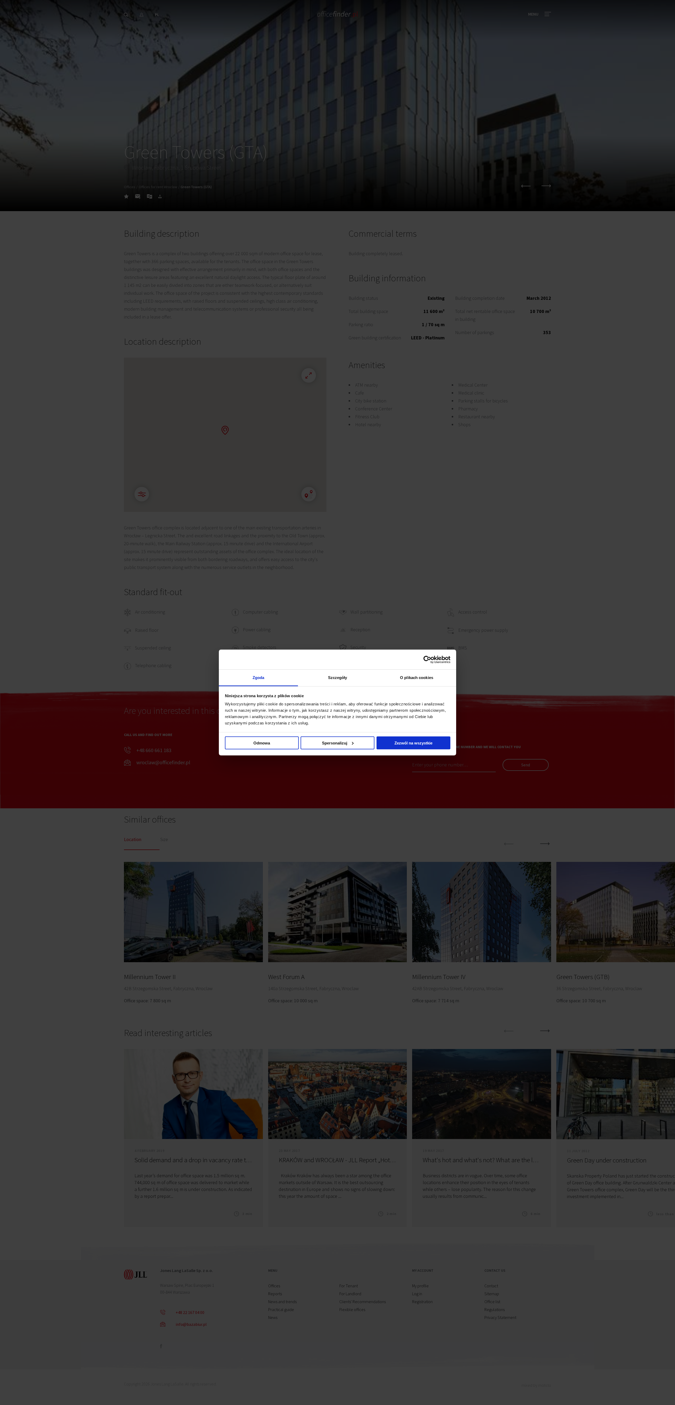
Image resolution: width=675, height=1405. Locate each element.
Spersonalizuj (334, 743)
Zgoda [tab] (258, 677)
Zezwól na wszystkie (413, 743)
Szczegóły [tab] (337, 677)
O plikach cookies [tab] (416, 677)
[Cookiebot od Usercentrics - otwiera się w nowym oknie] (427, 659)
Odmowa (261, 743)
